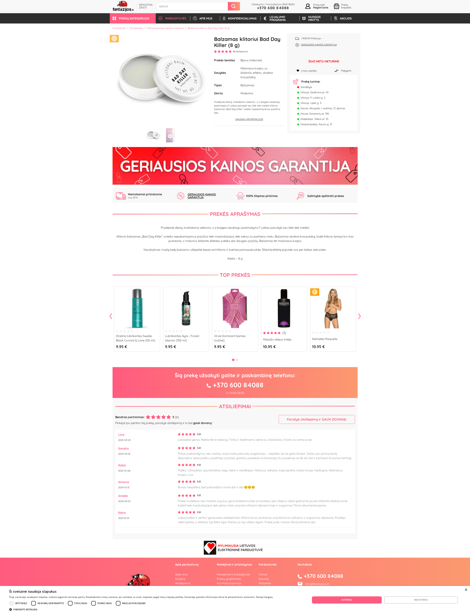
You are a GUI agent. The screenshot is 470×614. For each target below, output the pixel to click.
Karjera (180, 579)
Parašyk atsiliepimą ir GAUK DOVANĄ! (317, 419)
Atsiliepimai (235, 406)
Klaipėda (265, 583)
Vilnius (263, 574)
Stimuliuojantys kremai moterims (165, 28)
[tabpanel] (162, 79)
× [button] (465, 589)
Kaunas (264, 579)
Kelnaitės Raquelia (324, 339)
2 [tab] (170, 135)
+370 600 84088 (273, 8)
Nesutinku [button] (421, 599)
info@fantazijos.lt (317, 584)
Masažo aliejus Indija (277, 339)
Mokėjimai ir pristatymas (233, 574)
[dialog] (235, 600)
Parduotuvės (268, 564)
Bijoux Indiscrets (251, 60)
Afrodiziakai (136, 28)
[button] (133, 18)
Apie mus (181, 574)
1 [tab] (153, 135)
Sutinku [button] (346, 599)
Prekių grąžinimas (229, 579)
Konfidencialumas (229, 583)
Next (359, 316)
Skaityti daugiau (264, 597)
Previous (111, 316)
